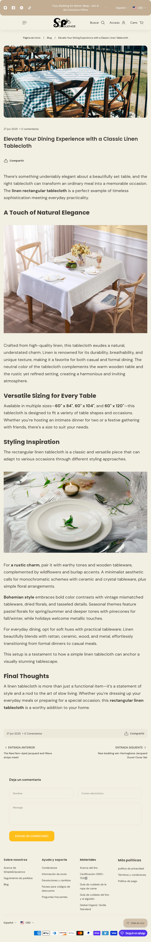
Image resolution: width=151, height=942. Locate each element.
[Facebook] (13, 8)
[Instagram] (5, 8)
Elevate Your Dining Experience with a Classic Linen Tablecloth (93, 37)
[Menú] (24, 23)
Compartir (17, 161)
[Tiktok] (30, 8)
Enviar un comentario (31, 836)
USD (28, 922)
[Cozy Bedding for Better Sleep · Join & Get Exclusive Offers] (75, 8)
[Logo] (64, 23)
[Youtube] (21, 8)
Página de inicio (32, 37)
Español (8, 922)
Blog (49, 37)
